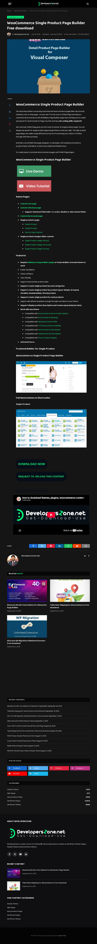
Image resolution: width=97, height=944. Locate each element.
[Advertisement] (48, 675)
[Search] (87, 4)
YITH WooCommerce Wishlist (49, 325)
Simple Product (31, 224)
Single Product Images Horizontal (38, 244)
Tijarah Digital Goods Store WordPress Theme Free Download (28, 731)
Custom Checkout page (30, 207)
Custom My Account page (31, 216)
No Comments (71, 34)
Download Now (31, 464)
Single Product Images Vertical (37, 240)
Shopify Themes (12, 789)
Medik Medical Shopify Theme (17, 746)
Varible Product (31, 228)
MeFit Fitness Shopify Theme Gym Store (21, 736)
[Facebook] (10, 105)
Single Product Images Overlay (37, 248)
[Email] (10, 130)
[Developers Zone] (48, 4)
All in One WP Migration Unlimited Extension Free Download (26, 642)
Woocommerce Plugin (14, 797)
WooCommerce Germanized (49, 329)
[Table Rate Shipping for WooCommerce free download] (70, 590)
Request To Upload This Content (41, 476)
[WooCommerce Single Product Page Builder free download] (48, 66)
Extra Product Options (34, 232)
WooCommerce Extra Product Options (53, 313)
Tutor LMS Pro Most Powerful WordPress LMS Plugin (25, 726)
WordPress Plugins (15, 17)
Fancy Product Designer (47, 337)
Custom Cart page (28, 203)
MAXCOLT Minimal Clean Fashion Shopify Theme (23, 751)
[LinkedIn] (10, 118)
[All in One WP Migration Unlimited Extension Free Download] (27, 626)
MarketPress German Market (49, 333)
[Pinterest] (10, 124)
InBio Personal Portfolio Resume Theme (21, 721)
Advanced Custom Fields (47, 321)
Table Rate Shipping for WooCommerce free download (69, 606)
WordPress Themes (14, 804)
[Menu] (9, 4)
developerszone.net (21, 34)
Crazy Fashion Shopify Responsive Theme (21, 741)
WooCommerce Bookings (48, 317)
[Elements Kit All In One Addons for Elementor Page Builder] (27, 590)
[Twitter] (10, 111)
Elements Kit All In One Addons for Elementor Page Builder (27, 606)
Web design (11, 793)
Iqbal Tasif (62, 935)
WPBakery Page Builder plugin (41, 262)
